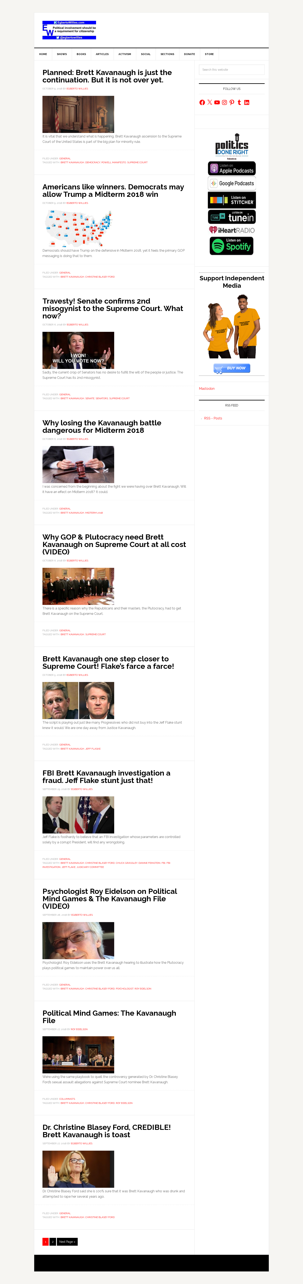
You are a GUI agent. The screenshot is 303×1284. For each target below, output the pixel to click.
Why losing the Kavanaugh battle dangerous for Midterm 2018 (101, 426)
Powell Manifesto (113, 162)
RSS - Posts (213, 418)
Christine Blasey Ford (100, 276)
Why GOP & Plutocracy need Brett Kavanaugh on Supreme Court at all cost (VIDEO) (114, 544)
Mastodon (207, 389)
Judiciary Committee (90, 867)
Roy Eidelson (143, 988)
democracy (92, 162)
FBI (163, 862)
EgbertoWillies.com (69, 30)
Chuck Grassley (126, 862)
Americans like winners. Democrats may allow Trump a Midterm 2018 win (113, 190)
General (65, 158)
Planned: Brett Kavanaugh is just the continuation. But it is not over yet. (107, 76)
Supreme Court (137, 162)
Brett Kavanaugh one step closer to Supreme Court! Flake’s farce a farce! (108, 662)
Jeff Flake (68, 867)
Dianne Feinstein (149, 862)
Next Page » (67, 1241)
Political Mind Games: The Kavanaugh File (109, 1017)
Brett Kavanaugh (72, 162)
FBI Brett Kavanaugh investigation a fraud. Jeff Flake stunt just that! (106, 777)
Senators (102, 398)
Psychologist (124, 988)
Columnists (67, 1098)
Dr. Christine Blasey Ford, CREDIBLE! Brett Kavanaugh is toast (106, 1131)
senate (89, 398)
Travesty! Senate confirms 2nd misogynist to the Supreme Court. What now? (112, 308)
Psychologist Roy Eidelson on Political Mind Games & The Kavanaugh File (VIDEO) (109, 898)
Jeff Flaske (93, 748)
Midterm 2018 (94, 512)
